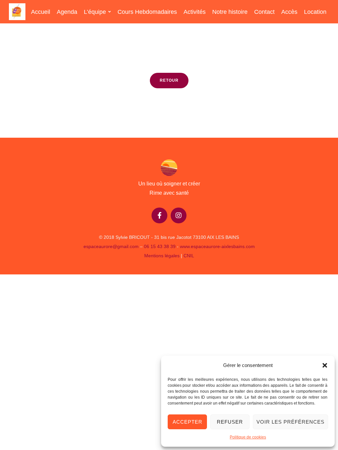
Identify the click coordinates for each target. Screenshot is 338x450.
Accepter (187, 422)
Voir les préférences (290, 422)
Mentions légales (162, 255)
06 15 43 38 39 (160, 246)
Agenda (67, 12)
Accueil (40, 12)
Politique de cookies (248, 437)
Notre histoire (230, 12)
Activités (195, 12)
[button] (324, 365)
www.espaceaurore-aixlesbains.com (217, 246)
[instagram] (178, 215)
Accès (289, 12)
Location (315, 12)
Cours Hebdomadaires (147, 12)
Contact (264, 12)
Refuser (230, 422)
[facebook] (159, 215)
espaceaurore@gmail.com (111, 246)
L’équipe (95, 12)
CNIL (189, 255)
